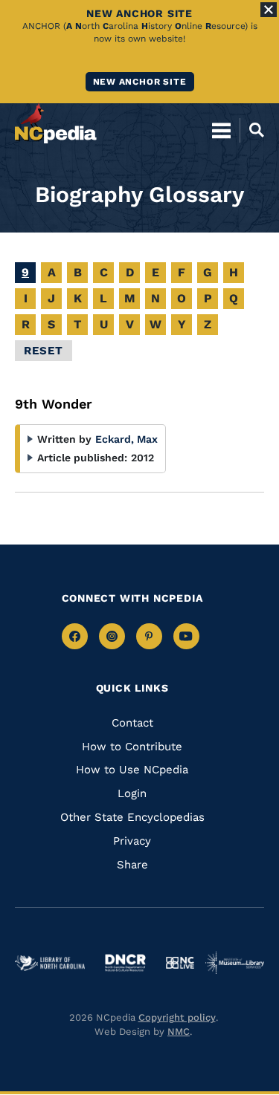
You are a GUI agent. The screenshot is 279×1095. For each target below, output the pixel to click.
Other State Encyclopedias (132, 817)
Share (132, 864)
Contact (132, 723)
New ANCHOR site (140, 82)
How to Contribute (132, 746)
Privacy (132, 841)
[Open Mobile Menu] (221, 130)
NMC (178, 1031)
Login (132, 793)
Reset (43, 350)
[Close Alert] (268, 9)
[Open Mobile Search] (252, 130)
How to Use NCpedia (132, 769)
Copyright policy (177, 1017)
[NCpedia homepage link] (56, 123)
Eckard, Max (126, 439)
